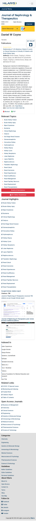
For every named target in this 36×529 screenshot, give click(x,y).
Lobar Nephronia (9, 156)
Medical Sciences (6, 453)
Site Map (4, 496)
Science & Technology (8, 463)
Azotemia (7, 128)
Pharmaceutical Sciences (9, 460)
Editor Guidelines (6, 472)
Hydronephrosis (9, 145)
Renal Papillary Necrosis (11, 181)
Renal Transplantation (10, 187)
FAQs (3, 493)
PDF (14, 111)
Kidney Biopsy (8, 148)
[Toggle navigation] (31, 3)
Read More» (19, 106)
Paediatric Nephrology (11, 164)
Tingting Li (22, 55)
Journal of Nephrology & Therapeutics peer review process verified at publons (17, 319)
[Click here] (9, 3)
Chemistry (4, 439)
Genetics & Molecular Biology (10, 446)
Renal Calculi (8, 167)
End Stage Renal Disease (12, 136)
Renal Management (10, 178)
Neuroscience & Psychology (10, 456)
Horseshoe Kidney (9, 142)
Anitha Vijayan (14, 55)
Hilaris (32, 518)
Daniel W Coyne (22, 57)
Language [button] (29, 24)
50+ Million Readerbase (18, 195)
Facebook (6, 501)
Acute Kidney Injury (10, 122)
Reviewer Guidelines (7, 475)
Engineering (5, 442)
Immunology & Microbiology (10, 449)
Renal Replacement (10, 184)
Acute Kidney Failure (10, 120)
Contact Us (4, 487)
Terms (3, 490)
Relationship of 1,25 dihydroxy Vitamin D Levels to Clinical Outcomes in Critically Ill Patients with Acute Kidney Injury (18, 51)
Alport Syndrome (9, 125)
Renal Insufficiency (10, 176)
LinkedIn (5, 507)
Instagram (6, 510)
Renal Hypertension (10, 173)
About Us (4, 481)
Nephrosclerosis (9, 162)
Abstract (7, 111)
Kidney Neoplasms (10, 153)
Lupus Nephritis (9, 159)
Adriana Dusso (19, 60)
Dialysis (6, 134)
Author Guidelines (6, 469)
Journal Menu (6, 9)
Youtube (5, 513)
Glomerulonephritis (10, 139)
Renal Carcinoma (9, 170)
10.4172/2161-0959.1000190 (15, 108)
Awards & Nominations (18, 190)
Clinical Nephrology (10, 131)
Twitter (5, 504)
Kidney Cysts (8, 150)
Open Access (5, 484)
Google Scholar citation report (11, 291)
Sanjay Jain (11, 57)
